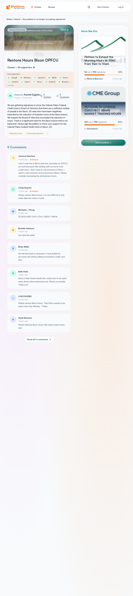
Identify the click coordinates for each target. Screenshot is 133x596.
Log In (121, 7)
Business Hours (15, 133)
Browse (51, 7)
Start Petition (103, 7)
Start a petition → (103, 143)
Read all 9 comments (39, 339)
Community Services (34, 133)
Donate (37, 7)
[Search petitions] (89, 7)
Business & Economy (17, 30)
